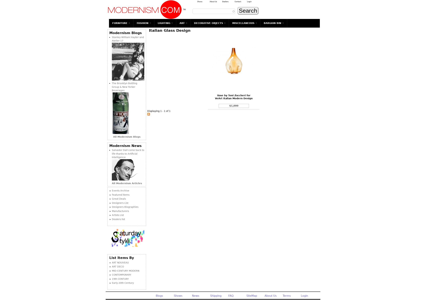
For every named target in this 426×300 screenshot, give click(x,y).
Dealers (225, 1)
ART (183, 23)
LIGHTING (164, 23)
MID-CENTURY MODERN (125, 270)
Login (249, 1)
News (195, 295)
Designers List (120, 203)
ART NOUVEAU (120, 262)
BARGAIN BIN (273, 23)
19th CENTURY (120, 279)
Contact (238, 1)
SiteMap (251, 295)
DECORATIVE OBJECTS (209, 23)
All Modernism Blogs (126, 136)
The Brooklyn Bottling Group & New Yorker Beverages (124, 87)
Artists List (118, 215)
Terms (287, 295)
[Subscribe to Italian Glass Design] (148, 114)
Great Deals (119, 198)
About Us (213, 1)
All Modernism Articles (127, 183)
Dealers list (118, 219)
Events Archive (120, 190)
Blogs (159, 295)
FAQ (231, 295)
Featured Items (120, 194)
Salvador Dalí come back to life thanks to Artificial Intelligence (128, 154)
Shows (199, 1)
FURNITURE (120, 23)
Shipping (215, 295)
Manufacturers (120, 211)
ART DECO (118, 266)
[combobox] (214, 11)
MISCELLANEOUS (243, 23)
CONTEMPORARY (121, 274)
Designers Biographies (125, 207)
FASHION (143, 23)
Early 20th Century (123, 283)
